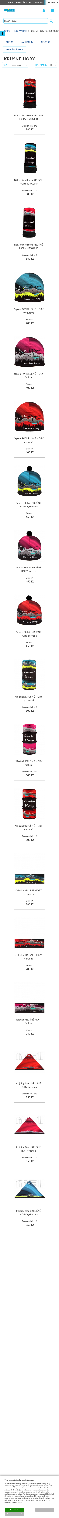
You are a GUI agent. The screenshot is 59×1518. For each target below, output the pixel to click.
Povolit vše (14, 1510)
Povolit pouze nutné (14, 1514)
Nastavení (44, 1510)
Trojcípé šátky (14, 49)
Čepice (9, 42)
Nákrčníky (27, 42)
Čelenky (45, 42)
